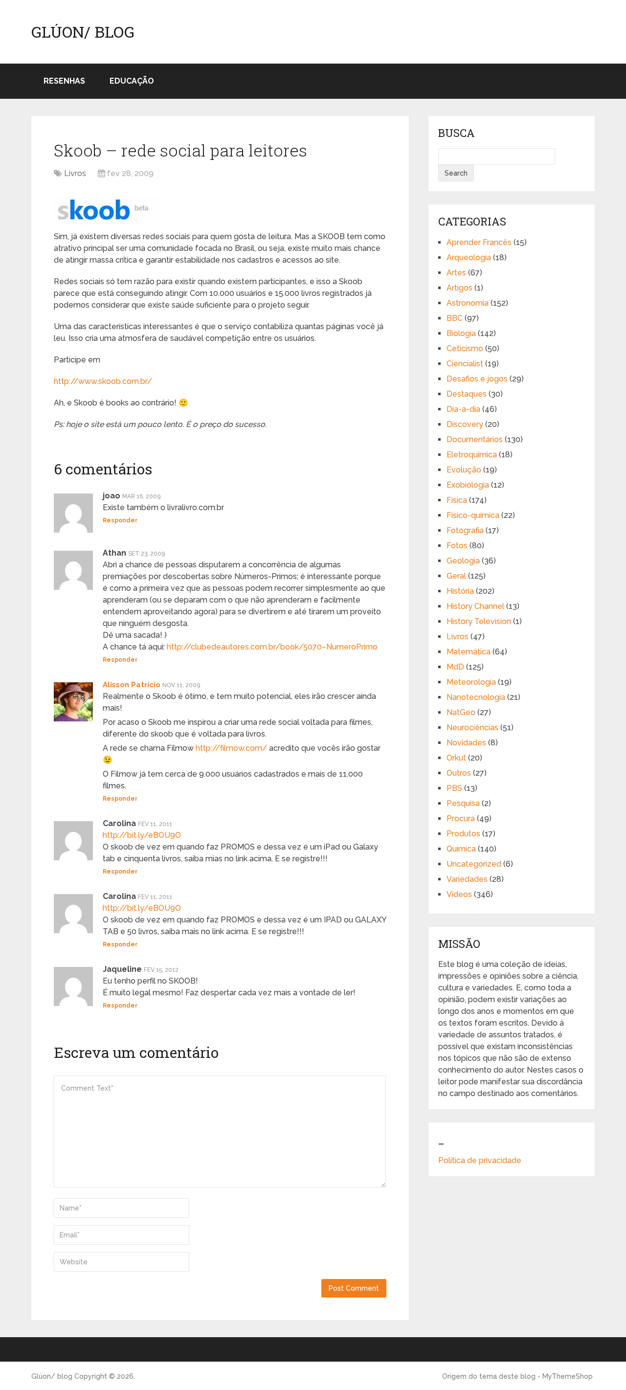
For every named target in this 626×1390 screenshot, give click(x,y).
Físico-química (473, 515)
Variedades (467, 879)
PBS (454, 788)
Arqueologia (469, 257)
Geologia (463, 560)
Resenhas (64, 81)
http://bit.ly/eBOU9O (142, 835)
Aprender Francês (479, 242)
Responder (120, 520)
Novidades (466, 742)
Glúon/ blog (82, 32)
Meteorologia (471, 682)
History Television (479, 621)
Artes (456, 272)
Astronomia (468, 303)
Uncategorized (474, 864)
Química (461, 848)
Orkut (456, 757)
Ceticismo (465, 348)
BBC (455, 318)
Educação (132, 81)
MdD (455, 667)
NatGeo (461, 712)
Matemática (469, 651)
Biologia (461, 333)
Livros (75, 173)
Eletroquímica (472, 454)
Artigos (459, 287)
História (460, 591)
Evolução (464, 469)
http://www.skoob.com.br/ (103, 381)
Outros (459, 773)
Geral (456, 576)
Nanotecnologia (476, 697)
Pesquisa (463, 803)
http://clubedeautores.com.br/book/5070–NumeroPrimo (272, 646)
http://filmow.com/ (231, 748)
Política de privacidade (479, 1160)
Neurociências (472, 727)
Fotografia (465, 530)
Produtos (463, 833)
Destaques (467, 394)
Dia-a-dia (463, 409)
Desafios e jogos (477, 378)
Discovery (465, 424)
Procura (461, 818)
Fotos (457, 545)
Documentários (475, 439)
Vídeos (459, 894)
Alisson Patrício (131, 684)
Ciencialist (465, 363)
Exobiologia (468, 485)
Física (457, 500)
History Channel (475, 606)
